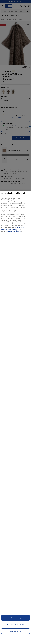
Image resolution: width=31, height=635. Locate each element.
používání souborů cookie (13, 231)
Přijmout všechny (15, 618)
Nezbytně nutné (15, 631)
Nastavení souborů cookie (15, 624)
